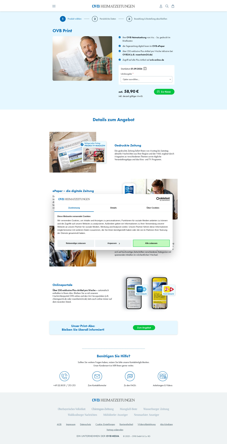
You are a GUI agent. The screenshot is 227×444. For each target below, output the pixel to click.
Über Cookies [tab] (153, 208)
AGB (59, 424)
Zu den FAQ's (130, 385)
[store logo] (113, 6)
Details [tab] (113, 208)
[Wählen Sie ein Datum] (144, 68)
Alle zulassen (151, 243)
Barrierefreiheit (126, 424)
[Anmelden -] (160, 6)
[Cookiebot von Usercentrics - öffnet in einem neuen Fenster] (158, 199)
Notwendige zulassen (76, 243)
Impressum (70, 424)
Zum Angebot (144, 327)
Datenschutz (85, 424)
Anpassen (112, 243)
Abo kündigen (166, 424)
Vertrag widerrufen (115, 429)
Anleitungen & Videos (162, 385)
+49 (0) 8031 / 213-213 (64, 385)
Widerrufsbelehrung (147, 424)
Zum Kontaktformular (97, 385)
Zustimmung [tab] (74, 208)
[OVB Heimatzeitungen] (113, 399)
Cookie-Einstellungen (105, 424)
